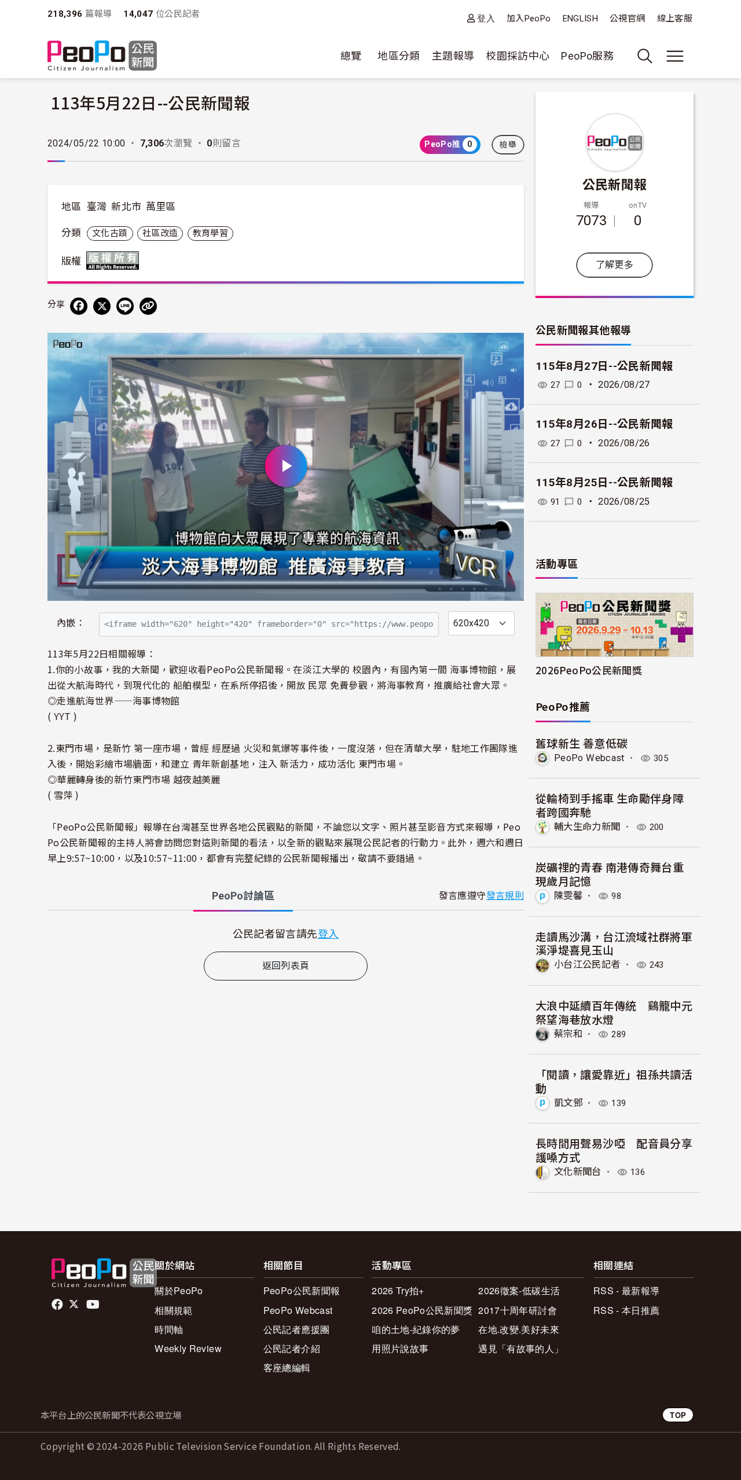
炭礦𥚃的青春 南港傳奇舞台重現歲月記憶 (609, 873)
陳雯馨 (568, 895)
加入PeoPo (529, 18)
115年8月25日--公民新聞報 (604, 482)
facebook (58, 1304)
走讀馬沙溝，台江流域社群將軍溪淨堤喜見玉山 (613, 943)
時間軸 (169, 1329)
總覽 (351, 56)
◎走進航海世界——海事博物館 (113, 700)
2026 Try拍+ (398, 1290)
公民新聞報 (614, 183)
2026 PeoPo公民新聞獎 (422, 1310)
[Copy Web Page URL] (148, 306)
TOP (678, 1414)
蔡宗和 (568, 1034)
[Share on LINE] (125, 306)
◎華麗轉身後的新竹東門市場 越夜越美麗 (134, 779)
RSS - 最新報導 (626, 1290)
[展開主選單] (675, 56)
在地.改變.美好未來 (518, 1329)
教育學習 (210, 233)
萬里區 (161, 206)
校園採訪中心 (517, 56)
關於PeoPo (179, 1290)
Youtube (93, 1304)
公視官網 (627, 18)
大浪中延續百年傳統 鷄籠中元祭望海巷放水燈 (613, 1012)
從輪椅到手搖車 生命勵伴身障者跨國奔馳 (609, 805)
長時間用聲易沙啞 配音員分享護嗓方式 (613, 1150)
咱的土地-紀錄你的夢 (416, 1329)
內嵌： (71, 623)
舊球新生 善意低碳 (581, 743)
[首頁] (102, 56)
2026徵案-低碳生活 (519, 1290)
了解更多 (614, 264)
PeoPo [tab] (243, 896)
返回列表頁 (286, 965)
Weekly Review (188, 1348)
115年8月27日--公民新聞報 (604, 366)
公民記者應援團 (296, 1329)
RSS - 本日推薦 (626, 1310)
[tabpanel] (285, 933)
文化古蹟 (109, 233)
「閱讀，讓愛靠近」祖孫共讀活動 (613, 1081)
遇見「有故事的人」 (520, 1348)
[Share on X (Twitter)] (102, 306)
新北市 (126, 206)
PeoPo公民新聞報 (301, 1290)
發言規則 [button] (505, 895)
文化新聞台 (577, 1171)
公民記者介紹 (291, 1348)
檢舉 (508, 144)
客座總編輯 (287, 1367)
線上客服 (674, 18)
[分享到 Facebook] (78, 306)
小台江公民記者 (587, 964)
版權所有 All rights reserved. (115, 260)
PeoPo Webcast (589, 757)
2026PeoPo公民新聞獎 (588, 670)
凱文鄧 (568, 1102)
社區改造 (160, 233)
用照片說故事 (400, 1348)
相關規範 (173, 1310)
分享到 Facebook (507, 349)
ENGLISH (581, 18)
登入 (486, 18)
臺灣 (97, 206)
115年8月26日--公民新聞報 (604, 424)
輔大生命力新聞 (587, 826)
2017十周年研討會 (517, 1310)
